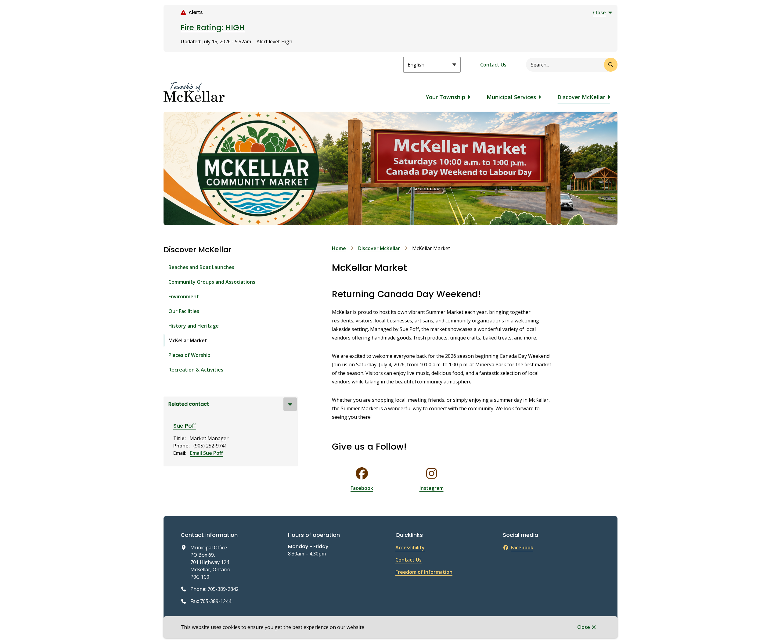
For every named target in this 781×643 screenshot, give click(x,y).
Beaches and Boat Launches (201, 267)
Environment (183, 296)
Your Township (445, 97)
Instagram (431, 488)
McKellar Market (187, 340)
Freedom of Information (423, 572)
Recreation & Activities (195, 369)
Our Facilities (183, 311)
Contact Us (493, 64)
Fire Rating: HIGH (213, 27)
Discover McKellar (581, 97)
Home (339, 248)
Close (583, 627)
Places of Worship (189, 355)
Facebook (362, 488)
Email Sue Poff (206, 453)
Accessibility (410, 547)
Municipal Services (511, 97)
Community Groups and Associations (211, 281)
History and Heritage (193, 325)
